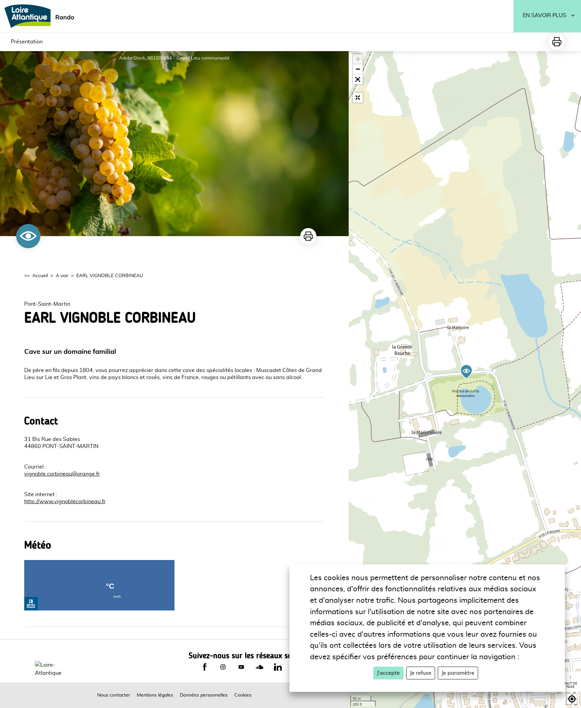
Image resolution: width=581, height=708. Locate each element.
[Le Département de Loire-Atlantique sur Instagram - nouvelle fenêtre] (223, 667)
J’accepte (388, 673)
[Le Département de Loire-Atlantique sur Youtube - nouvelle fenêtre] (241, 667)
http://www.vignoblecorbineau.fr (65, 501)
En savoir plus (544, 15)
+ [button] (358, 59)
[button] (358, 79)
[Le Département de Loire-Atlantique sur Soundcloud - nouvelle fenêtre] (259, 667)
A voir (62, 275)
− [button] (358, 69)
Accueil (40, 275)
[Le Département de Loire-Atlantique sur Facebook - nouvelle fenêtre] (205, 667)
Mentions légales (155, 695)
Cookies (242, 695)
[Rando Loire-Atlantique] (41, 16)
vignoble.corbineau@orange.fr (62, 474)
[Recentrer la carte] (358, 97)
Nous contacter (113, 695)
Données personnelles (204, 695)
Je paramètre (457, 673)
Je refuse (420, 673)
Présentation (27, 41)
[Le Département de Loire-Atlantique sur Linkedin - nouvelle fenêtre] (278, 667)
